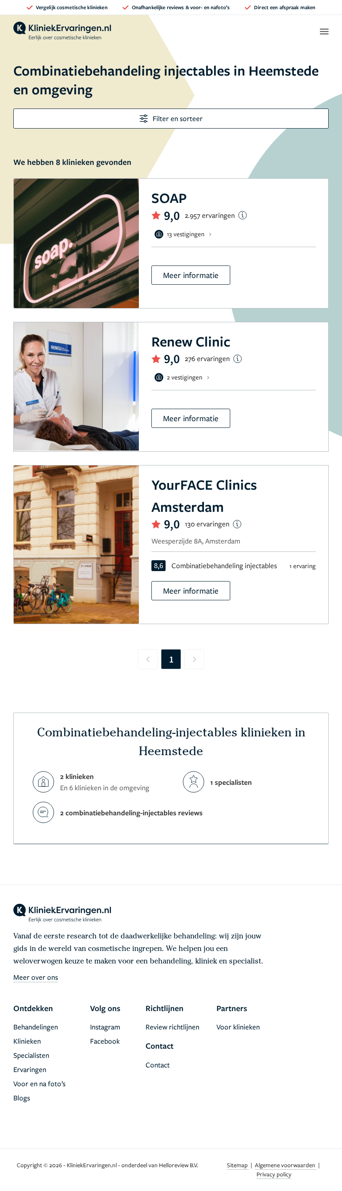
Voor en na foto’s (39, 1083)
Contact (158, 1065)
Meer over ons (35, 977)
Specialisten (31, 1055)
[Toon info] (242, 215)
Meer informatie (191, 275)
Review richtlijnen (172, 1027)
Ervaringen (29, 1069)
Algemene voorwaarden (286, 1165)
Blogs (21, 1097)
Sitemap (238, 1165)
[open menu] (324, 31)
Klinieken (27, 1041)
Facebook (105, 1041)
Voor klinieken (238, 1027)
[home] (62, 31)
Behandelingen (35, 1027)
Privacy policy (274, 1174)
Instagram (105, 1027)
